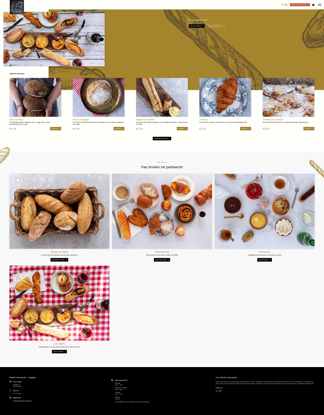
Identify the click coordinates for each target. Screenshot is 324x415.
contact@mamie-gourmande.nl (22, 400)
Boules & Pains (58, 259)
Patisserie (263, 259)
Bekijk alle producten (161, 138)
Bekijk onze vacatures (214, 26)
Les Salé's (58, 351)
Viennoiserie (161, 259)
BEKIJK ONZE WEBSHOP (299, 4)
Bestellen (55, 128)
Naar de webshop (195, 26)
